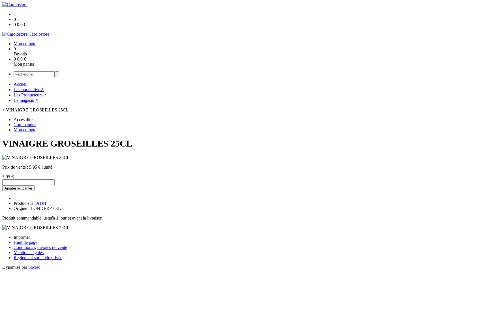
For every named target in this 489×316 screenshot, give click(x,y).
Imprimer (22, 237)
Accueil (20, 84)
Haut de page (25, 242)
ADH (41, 203)
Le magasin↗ (26, 100)
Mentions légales (29, 252)
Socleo (34, 267)
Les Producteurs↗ (30, 95)
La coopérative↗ (29, 89)
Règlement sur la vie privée (38, 257)
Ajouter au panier (18, 188)
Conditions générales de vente (40, 247)
